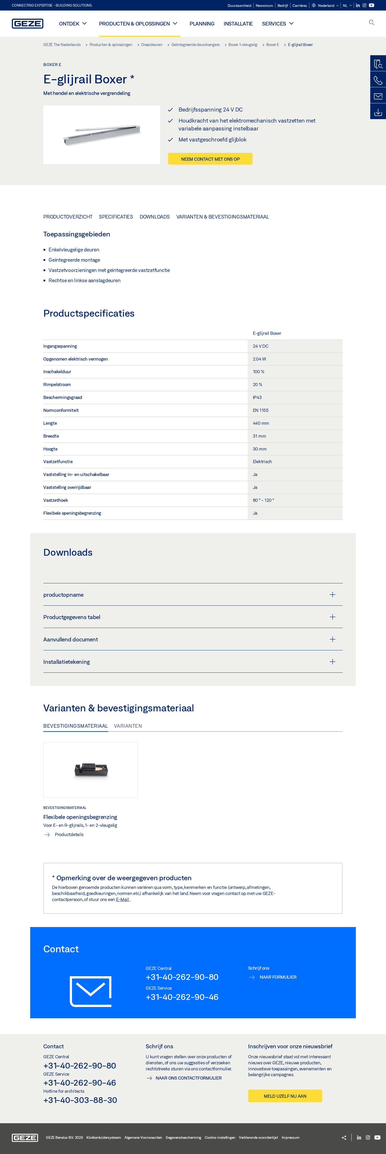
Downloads (155, 217)
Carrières (300, 5)
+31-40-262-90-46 (182, 996)
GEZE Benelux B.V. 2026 (64, 1137)
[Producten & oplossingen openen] (175, 23)
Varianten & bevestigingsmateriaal (222, 217)
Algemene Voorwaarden (143, 1137)
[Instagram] (365, 5)
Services (274, 24)
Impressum (291, 1137)
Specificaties (116, 217)
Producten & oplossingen (134, 24)
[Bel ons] (378, 80)
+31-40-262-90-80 (182, 976)
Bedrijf (283, 5)
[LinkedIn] (358, 5)
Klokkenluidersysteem (103, 1137)
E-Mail (123, 899)
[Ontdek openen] (84, 23)
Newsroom (264, 5)
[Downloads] (378, 112)
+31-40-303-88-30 (80, 1100)
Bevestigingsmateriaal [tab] (75, 726)
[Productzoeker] (378, 64)
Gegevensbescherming (183, 1137)
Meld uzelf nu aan (285, 1096)
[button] (325, 6)
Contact (53, 1046)
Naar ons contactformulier (189, 1077)
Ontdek (69, 24)
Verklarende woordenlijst (258, 1137)
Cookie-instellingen (220, 1137)
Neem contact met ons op (210, 158)
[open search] (372, 23)
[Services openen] (291, 23)
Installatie (238, 24)
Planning (202, 24)
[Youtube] (371, 5)
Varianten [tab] (128, 726)
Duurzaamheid (239, 5)
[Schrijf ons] (378, 96)
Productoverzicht (67, 217)
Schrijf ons (159, 1046)
